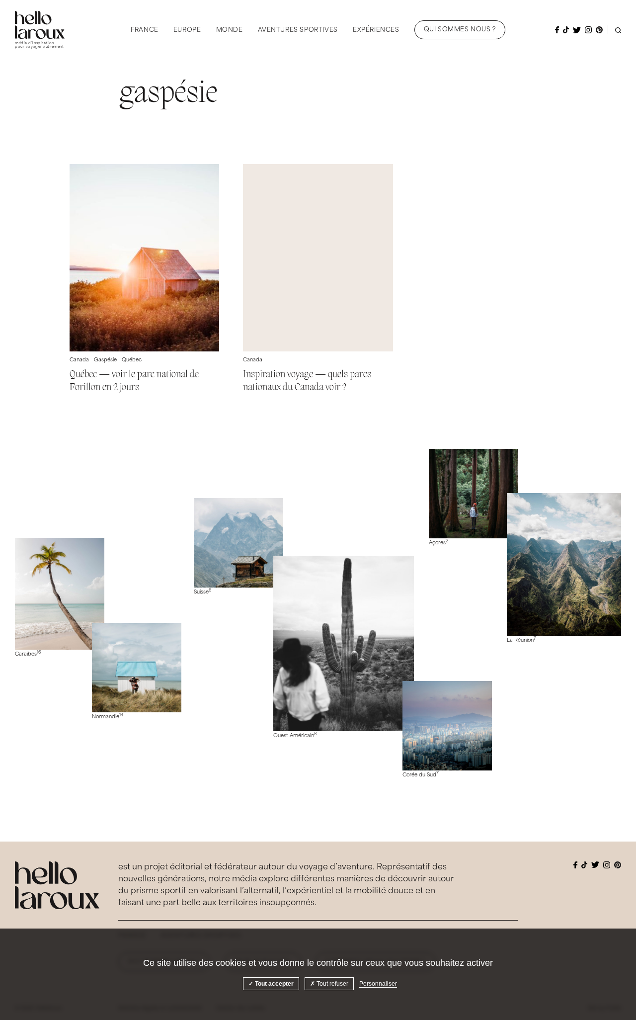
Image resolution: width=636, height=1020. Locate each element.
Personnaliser (378, 983)
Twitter (577, 30)
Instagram (588, 29)
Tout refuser (331, 983)
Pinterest (599, 29)
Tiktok (566, 29)
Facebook (557, 29)
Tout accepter (273, 983)
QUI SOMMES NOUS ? (460, 30)
